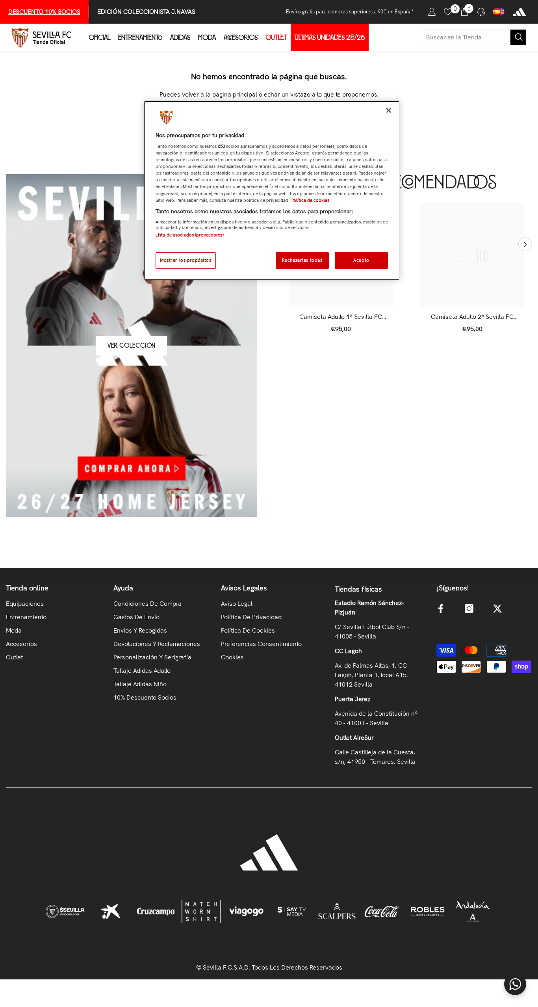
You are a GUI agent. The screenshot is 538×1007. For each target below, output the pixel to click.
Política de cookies (310, 200)
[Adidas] (519, 11)
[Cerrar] (388, 110)
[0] (448, 12)
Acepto (361, 260)
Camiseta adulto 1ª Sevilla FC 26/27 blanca (340, 317)
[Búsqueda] (473, 37)
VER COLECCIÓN (132, 345)
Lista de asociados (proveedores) (190, 235)
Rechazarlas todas (302, 260)
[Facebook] (440, 608)
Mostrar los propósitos (185, 260)
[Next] (525, 244)
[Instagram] (469, 608)
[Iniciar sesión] (432, 12)
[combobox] (465, 37)
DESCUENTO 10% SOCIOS (44, 11)
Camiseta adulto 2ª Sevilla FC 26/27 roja (472, 317)
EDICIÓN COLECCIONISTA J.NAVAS (146, 11)
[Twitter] (497, 608)
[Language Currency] (499, 12)
